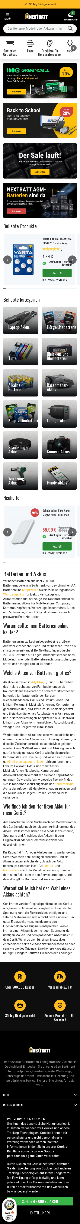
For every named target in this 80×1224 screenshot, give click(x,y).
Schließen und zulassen (40, 1201)
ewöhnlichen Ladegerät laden (25, 761)
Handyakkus (11, 870)
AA (33, 682)
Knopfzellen (30, 590)
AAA (40, 682)
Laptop (48, 866)
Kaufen (57, 273)
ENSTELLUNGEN (40, 1212)
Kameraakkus (64, 784)
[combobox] (40, 28)
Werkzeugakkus (14, 594)
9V (58, 682)
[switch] (9, 1217)
